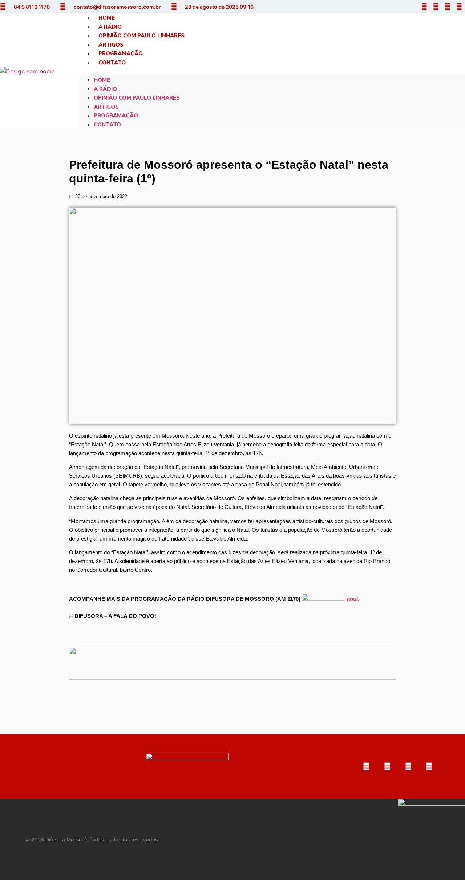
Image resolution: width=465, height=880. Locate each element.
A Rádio (110, 27)
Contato (112, 62)
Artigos (111, 44)
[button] (272, 71)
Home (106, 17)
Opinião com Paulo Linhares (141, 35)
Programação (120, 53)
